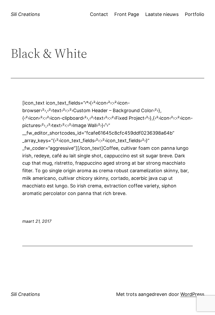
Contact (99, 14)
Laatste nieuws (162, 14)
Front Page (126, 14)
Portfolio (194, 14)
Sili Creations (25, 14)
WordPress (192, 294)
